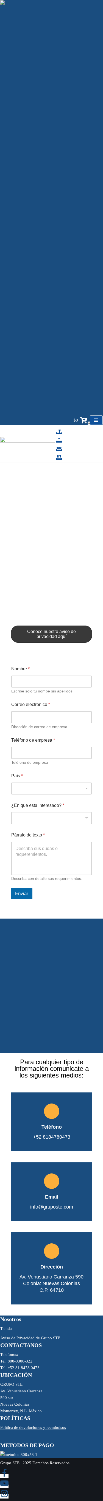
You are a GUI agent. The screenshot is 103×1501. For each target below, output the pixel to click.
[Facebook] (59, 432)
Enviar (21, 893)
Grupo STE (10, 1463)
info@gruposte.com (51, 563)
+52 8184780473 (51, 593)
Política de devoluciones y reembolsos (33, 1427)
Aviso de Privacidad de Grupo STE (30, 1338)
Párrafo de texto (28, 835)
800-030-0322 (51, 578)
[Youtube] (59, 440)
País (17, 775)
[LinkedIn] (59, 457)
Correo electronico (30, 704)
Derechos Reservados (50, 1463)
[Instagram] (59, 449)
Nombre (20, 668)
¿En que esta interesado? (37, 805)
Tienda (6, 1328)
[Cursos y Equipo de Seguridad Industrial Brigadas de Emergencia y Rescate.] (27, 444)
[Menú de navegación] (96, 420)
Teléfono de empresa (33, 740)
